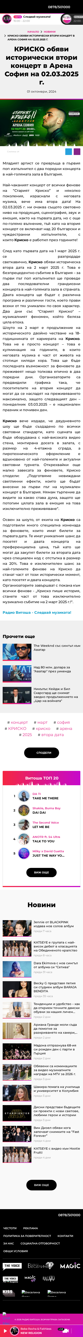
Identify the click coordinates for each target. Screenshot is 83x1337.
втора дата (52, 734)
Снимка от (13, 151)
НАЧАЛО (33, 31)
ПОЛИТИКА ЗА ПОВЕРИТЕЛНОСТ (27, 1236)
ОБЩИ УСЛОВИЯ (15, 1251)
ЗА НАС (8, 1243)
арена (65, 728)
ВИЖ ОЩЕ (41, 872)
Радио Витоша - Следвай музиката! (37, 612)
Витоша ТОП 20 (41, 778)
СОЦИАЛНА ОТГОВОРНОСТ (40, 1243)
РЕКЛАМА (30, 1228)
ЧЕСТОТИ (10, 1228)
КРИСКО (16, 728)
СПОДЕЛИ (43, 752)
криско (42, 728)
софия (63, 722)
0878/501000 (68, 1215)
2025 (26, 734)
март (42, 722)
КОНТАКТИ (65, 1236)
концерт (19, 722)
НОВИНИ (50, 31)
